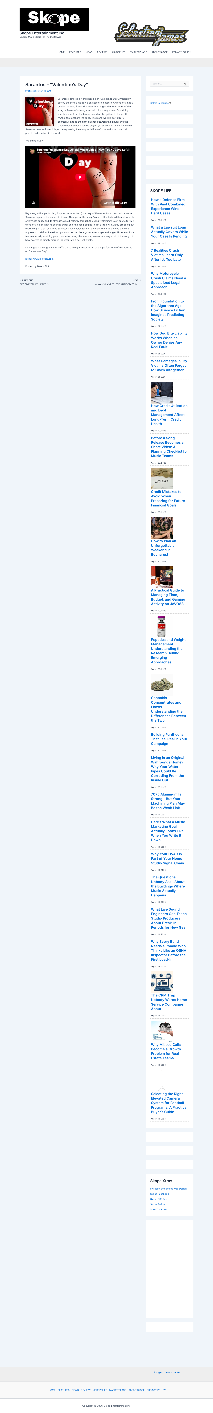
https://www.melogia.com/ (39, 258)
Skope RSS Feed (159, 1199)
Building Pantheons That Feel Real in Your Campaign (169, 739)
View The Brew (158, 1209)
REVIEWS (86, 1390)
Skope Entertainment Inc (42, 33)
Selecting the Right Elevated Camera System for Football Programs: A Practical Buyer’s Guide (169, 1103)
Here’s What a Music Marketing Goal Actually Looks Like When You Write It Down (168, 831)
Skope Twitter (158, 1204)
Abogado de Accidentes (167, 1372)
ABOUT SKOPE (137, 1390)
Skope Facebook (159, 1193)
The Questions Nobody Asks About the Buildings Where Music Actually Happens (168, 886)
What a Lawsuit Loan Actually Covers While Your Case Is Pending (169, 231)
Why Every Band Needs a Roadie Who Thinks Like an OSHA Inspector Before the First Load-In (168, 950)
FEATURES (64, 1390)
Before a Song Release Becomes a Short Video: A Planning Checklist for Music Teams (169, 447)
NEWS (75, 1390)
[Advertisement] (172, 1268)
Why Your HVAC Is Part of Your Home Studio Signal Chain (167, 858)
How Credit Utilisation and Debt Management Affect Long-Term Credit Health (169, 415)
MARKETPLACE (117, 1390)
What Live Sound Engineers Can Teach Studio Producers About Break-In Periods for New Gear (169, 918)
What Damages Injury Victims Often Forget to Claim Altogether (169, 365)
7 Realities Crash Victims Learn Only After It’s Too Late (167, 254)
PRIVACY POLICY (156, 1390)
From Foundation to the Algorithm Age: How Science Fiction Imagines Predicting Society (168, 310)
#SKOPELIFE (100, 1390)
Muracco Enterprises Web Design (168, 1188)
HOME (52, 1390)
